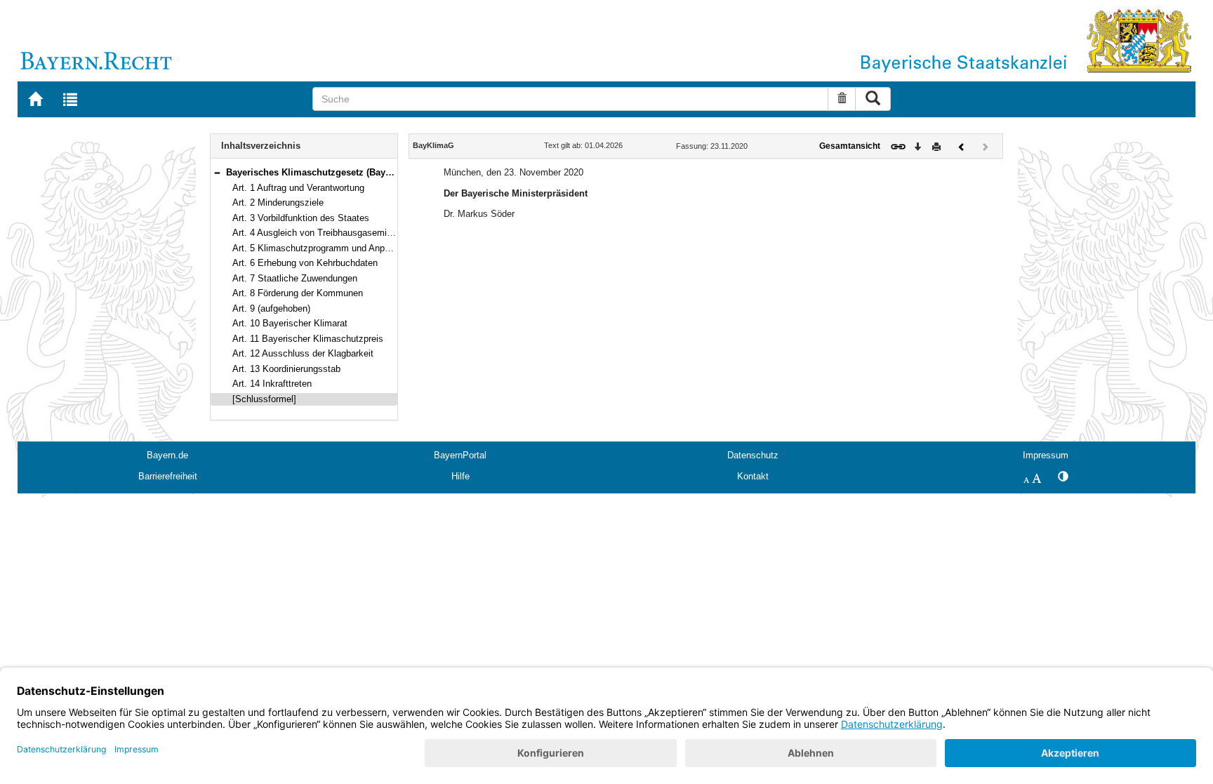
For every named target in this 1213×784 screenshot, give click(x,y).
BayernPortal (460, 455)
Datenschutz (752, 455)
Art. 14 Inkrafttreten (272, 383)
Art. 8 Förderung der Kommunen (297, 293)
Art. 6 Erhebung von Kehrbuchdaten (305, 263)
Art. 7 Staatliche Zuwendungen (294, 278)
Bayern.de (167, 455)
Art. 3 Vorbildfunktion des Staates (300, 218)
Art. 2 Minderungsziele (278, 202)
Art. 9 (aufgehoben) (271, 308)
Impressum (1045, 455)
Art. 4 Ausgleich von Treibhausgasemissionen (325, 232)
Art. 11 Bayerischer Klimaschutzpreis (307, 338)
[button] (216, 172)
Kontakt (753, 476)
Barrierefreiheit (167, 476)
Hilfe (460, 476)
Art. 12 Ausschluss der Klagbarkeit (302, 353)
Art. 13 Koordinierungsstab (286, 369)
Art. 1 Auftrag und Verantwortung (298, 187)
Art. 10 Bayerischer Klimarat (289, 323)
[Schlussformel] (264, 399)
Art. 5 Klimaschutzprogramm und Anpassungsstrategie (343, 248)
